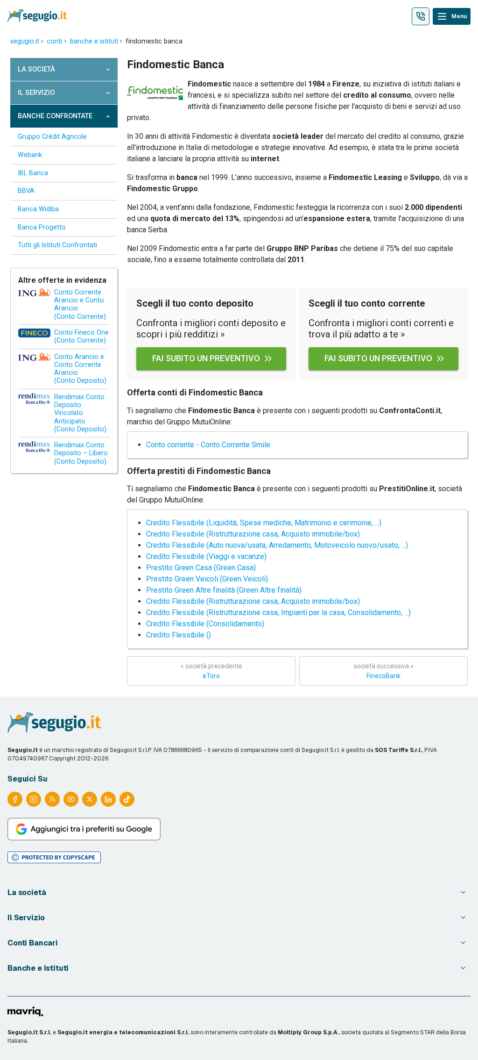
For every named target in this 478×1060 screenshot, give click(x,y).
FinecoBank (384, 671)
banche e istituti (94, 41)
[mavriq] (25, 1012)
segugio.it (24, 41)
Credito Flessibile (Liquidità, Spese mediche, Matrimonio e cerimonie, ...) (263, 522)
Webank (30, 155)
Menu (459, 16)
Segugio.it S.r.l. (29, 1032)
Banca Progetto (42, 227)
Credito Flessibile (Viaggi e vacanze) (206, 556)
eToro (211, 671)
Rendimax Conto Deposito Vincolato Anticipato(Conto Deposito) (80, 413)
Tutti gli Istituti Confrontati (57, 245)
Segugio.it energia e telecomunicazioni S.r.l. (123, 1032)
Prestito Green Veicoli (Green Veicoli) (207, 578)
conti (54, 41)
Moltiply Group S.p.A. (308, 1032)
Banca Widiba (38, 209)
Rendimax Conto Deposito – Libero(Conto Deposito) (81, 453)
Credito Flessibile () (178, 634)
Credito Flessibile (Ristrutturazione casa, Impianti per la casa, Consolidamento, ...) (278, 612)
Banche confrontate (55, 116)
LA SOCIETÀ (36, 69)
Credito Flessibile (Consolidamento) (205, 623)
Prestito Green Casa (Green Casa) (201, 567)
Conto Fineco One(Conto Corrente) (81, 336)
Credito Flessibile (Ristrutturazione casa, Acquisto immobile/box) (253, 534)
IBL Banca (33, 173)
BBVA (26, 191)
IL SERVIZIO (36, 93)
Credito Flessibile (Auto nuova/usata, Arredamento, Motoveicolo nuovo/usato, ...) (277, 545)
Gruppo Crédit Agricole (52, 137)
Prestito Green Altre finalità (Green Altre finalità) (224, 590)
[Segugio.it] (54, 723)
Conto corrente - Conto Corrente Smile (208, 444)
